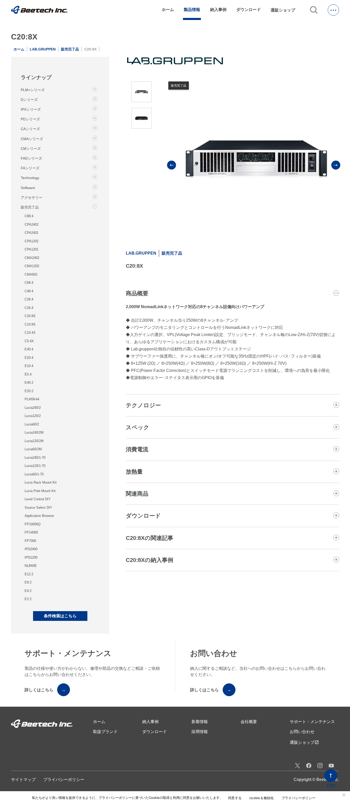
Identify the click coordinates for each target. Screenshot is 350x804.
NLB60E (31, 566)
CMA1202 (32, 266)
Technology (30, 178)
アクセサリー (31, 197)
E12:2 (29, 574)
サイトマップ (23, 779)
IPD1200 (31, 557)
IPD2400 (31, 549)
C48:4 (29, 291)
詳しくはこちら (45, 690)
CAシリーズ (30, 129)
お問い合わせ (302, 731)
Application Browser (39, 516)
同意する (235, 798)
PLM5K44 (32, 399)
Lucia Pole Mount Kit (40, 491)
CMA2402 (32, 258)
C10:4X (30, 333)
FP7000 (30, 541)
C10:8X (30, 324)
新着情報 (199, 721)
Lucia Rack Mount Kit (41, 482)
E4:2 (28, 591)
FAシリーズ (30, 168)
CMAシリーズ (32, 139)
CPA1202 (31, 241)
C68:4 (29, 283)
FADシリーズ (31, 158)
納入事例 (218, 9)
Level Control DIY (38, 499)
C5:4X (29, 341)
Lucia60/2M (33, 449)
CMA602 (31, 274)
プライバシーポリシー (63, 779)
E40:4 (29, 349)
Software (28, 187)
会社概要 (249, 721)
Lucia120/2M (34, 441)
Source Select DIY (38, 507)
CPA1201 (31, 249)
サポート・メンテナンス (312, 721)
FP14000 (31, 532)
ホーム (168, 9)
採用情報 (199, 731)
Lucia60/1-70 (34, 474)
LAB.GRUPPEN (43, 49)
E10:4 (29, 366)
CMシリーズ (31, 149)
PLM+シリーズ (33, 90)
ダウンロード (248, 9)
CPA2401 (31, 233)
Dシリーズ (29, 100)
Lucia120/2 (33, 416)
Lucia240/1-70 (35, 458)
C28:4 (29, 299)
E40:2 (29, 382)
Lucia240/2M (34, 432)
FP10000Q (32, 524)
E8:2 (28, 582)
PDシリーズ (30, 119)
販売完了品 (70, 49)
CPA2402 (31, 224)
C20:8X (30, 316)
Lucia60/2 (32, 424)
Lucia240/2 (33, 408)
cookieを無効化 (261, 798)
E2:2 (28, 599)
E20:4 (29, 358)
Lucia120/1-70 (35, 466)
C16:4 (29, 308)
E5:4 (28, 374)
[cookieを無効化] (343, 794)
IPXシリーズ (31, 109)
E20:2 (29, 391)
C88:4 (29, 216)
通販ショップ (285, 10)
